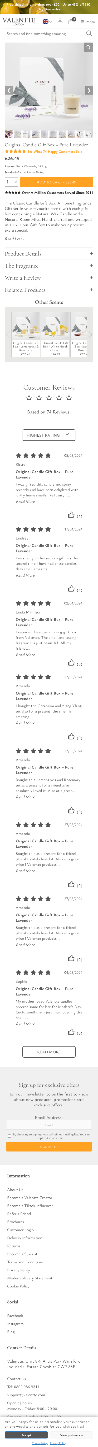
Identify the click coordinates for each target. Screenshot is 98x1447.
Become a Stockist (22, 1253)
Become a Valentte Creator (29, 1197)
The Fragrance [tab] (22, 265)
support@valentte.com (26, 1394)
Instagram (15, 1323)
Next (89, 334)
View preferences (71, 1435)
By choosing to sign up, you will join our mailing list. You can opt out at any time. (51, 1136)
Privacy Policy (58, 1443)
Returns (13, 1245)
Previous (9, 334)
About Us (15, 1189)
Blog (11, 1331)
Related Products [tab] (25, 289)
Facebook (15, 1315)
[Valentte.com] (18, 21)
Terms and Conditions (25, 1261)
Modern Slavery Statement (29, 1278)
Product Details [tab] (23, 253)
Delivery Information (24, 1237)
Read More (25, 501)
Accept (26, 1435)
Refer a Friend (19, 1213)
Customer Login (20, 1229)
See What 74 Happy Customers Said (54, 151)
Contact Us (16, 1378)
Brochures (15, 1221)
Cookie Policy (40, 1443)
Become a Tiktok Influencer (30, 1205)
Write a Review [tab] (23, 277)
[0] (71, 21)
